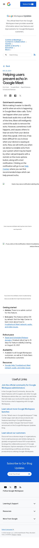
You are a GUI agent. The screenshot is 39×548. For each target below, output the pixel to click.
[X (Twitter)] (10, 487)
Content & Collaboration (16, 42)
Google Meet (15, 87)
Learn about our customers (13, 433)
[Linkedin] (15, 487)
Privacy (14, 534)
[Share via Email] (5, 95)
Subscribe (28, 4)
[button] (19, 503)
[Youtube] (5, 487)
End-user (6, 87)
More (8, 50)
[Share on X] (20, 95)
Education (10, 48)
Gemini (9, 44)
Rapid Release (26, 87)
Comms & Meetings (14, 40)
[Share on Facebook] (15, 95)
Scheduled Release (9, 89)
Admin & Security (13, 46)
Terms (19, 534)
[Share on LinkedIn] (10, 95)
